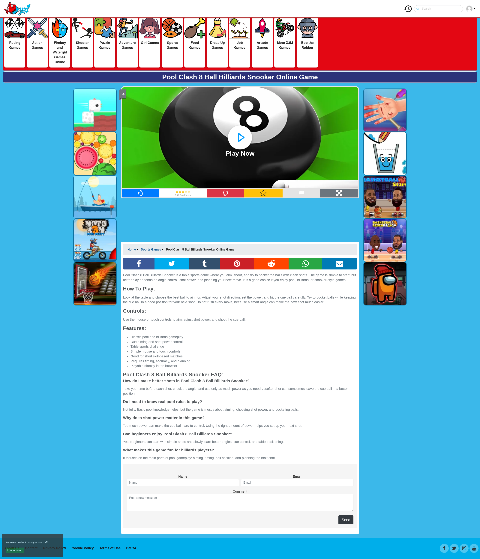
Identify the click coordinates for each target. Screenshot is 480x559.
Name (182, 476)
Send (346, 520)
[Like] (140, 193)
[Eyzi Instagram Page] (464, 548)
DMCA (131, 548)
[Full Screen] (339, 193)
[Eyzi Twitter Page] (454, 548)
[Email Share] (339, 263)
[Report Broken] (301, 193)
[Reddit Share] (271, 263)
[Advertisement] (36, 142)
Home (132, 249)
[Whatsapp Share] (305, 263)
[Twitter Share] (171, 263)
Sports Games (151, 249)
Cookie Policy (83, 548)
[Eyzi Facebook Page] (444, 548)
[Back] (123, 93)
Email (297, 476)
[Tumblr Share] (204, 263)
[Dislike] (225, 193)
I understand (14, 550)
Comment (240, 491)
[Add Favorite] (263, 193)
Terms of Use (110, 548)
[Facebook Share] (139, 263)
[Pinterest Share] (237, 263)
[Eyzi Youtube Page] (474, 548)
